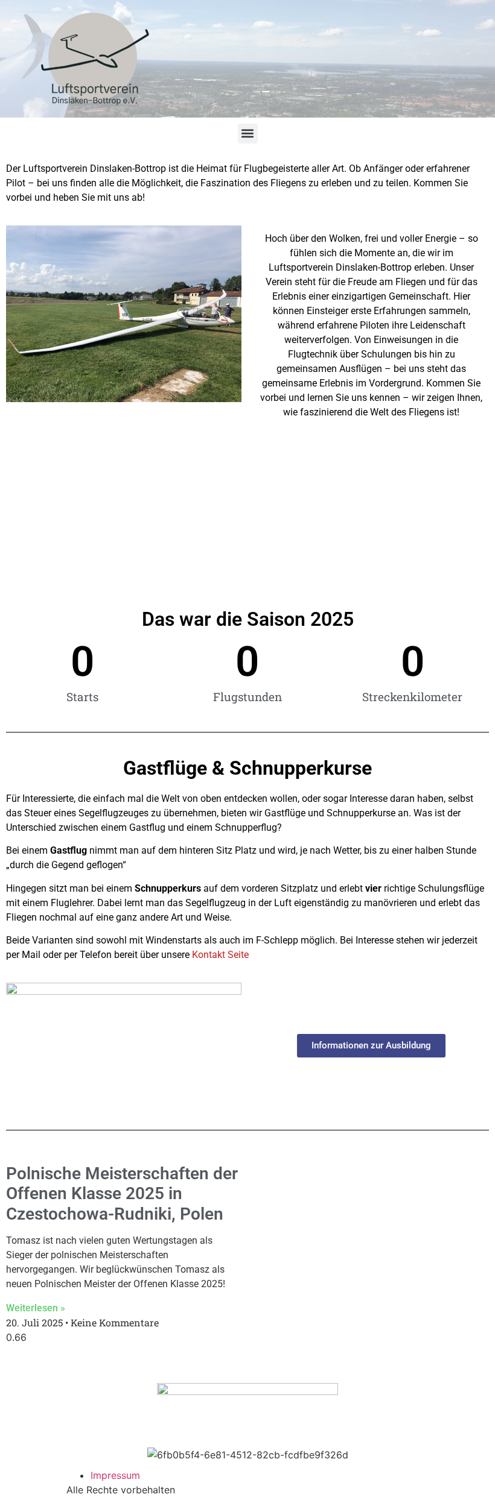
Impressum (115, 1475)
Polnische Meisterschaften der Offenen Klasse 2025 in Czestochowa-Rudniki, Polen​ (122, 1194)
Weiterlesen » (35, 1308)
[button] (248, 133)
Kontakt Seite (220, 954)
